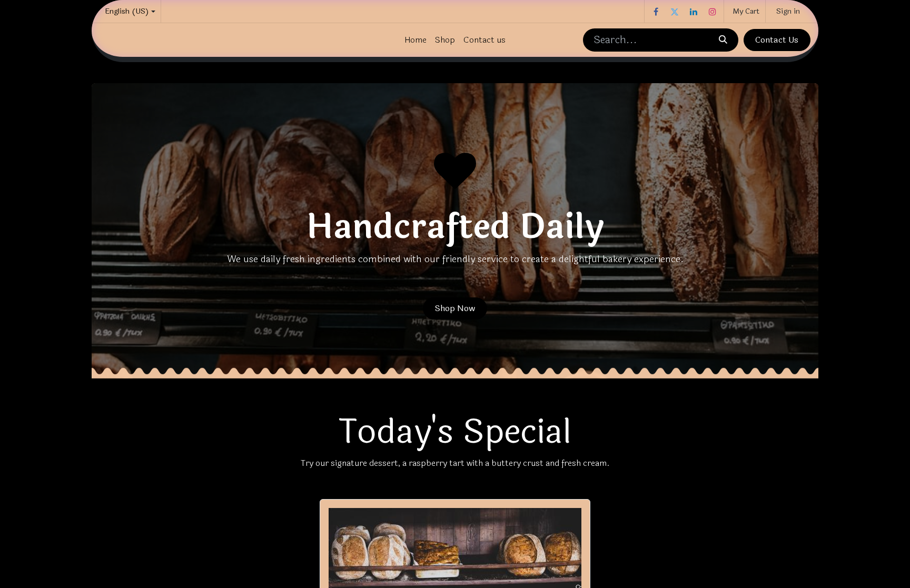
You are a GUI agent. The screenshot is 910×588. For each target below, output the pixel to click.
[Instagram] (712, 11)
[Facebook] (655, 11)
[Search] (722, 40)
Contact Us (776, 39)
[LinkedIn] (693, 11)
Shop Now (455, 308)
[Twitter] (674, 11)
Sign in (788, 11)
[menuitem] (415, 40)
